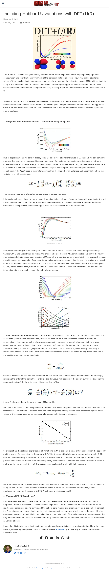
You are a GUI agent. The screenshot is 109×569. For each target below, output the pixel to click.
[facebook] (46, 538)
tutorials (26, 22)
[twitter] (41, 538)
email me (60, 529)
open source (54, 568)
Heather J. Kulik (11, 19)
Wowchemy (39, 568)
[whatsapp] (62, 538)
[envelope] (52, 538)
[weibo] (68, 538)
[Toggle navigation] (3, 3)
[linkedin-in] (57, 538)
